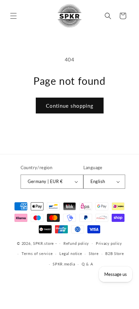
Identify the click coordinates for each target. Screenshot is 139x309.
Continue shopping (69, 106)
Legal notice (70, 253)
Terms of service (37, 253)
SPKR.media (64, 264)
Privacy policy (109, 243)
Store (94, 253)
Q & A (87, 264)
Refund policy (76, 243)
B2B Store (114, 253)
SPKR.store (43, 243)
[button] (13, 15)
